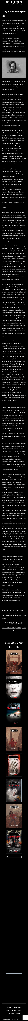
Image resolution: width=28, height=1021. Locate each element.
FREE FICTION (11, 1010)
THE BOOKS (17, 1007)
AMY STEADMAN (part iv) (14, 623)
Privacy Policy (14, 1013)
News (9, 1007)
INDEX (18, 628)
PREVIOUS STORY (8, 628)
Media (20, 1010)
